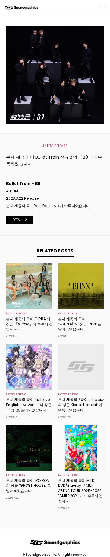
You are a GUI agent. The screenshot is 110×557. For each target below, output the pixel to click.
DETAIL (17, 219)
